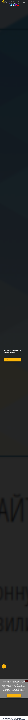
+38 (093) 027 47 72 (15, 1)
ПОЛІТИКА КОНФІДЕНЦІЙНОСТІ (18, 692)
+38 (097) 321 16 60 (15, 3)
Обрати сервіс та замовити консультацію (12, 360)
